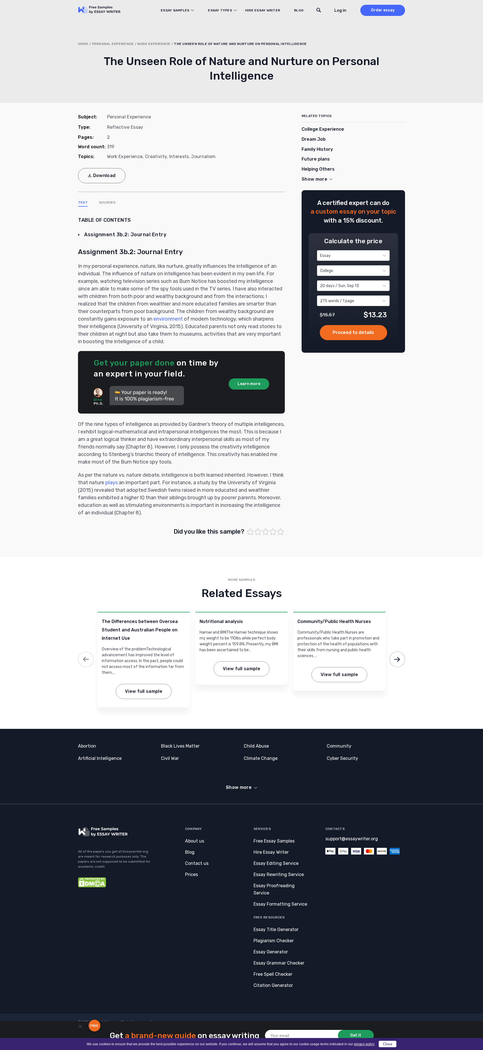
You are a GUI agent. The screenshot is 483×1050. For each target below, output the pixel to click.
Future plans (316, 159)
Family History (317, 149)
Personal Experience (113, 44)
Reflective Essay (125, 127)
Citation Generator (273, 985)
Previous (86, 659)
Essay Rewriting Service (279, 874)
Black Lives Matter (180, 746)
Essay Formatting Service (280, 904)
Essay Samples (175, 10)
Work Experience (154, 44)
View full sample (143, 691)
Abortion (87, 746)
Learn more (249, 383)
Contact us (197, 863)
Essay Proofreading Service (274, 889)
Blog (299, 10)
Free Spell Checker (273, 974)
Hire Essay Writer (262, 10)
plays (111, 482)
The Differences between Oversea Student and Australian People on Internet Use (140, 630)
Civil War (170, 758)
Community (339, 746)
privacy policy (364, 1044)
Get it (355, 1035)
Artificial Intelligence (100, 758)
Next (397, 659)
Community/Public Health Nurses (334, 621)
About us (194, 841)
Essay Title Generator (276, 929)
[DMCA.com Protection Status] (92, 886)
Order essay (383, 10)
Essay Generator (271, 951)
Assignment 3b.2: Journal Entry (125, 235)
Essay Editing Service (276, 863)
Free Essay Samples (274, 841)
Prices (191, 874)
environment (168, 319)
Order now (353, 332)
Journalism (203, 156)
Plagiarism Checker (274, 940)
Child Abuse (256, 746)
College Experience (323, 129)
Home (83, 44)
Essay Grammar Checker (279, 963)
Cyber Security (342, 758)
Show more (239, 787)
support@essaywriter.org (351, 838)
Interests (179, 156)
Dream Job (314, 139)
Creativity (156, 156)
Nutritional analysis (221, 621)
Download (104, 175)
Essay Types (220, 10)
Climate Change (261, 758)
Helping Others (318, 169)
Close (387, 1044)
